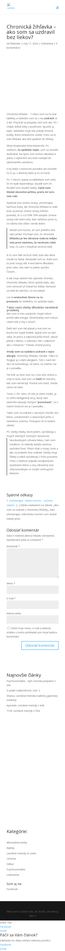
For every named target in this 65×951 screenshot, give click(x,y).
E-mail (11, 598)
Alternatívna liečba (17, 842)
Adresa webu (14, 613)
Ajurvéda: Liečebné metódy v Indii (25, 705)
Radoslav (15, 43)
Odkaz (10, 864)
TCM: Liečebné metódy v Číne (23, 710)
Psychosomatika (16, 869)
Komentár (13, 546)
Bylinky (10, 848)
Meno (11, 583)
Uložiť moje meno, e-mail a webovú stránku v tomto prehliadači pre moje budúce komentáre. (32, 632)
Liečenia (11, 858)
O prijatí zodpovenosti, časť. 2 (23, 690)
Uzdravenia (47, 43)
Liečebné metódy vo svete (21, 853)
